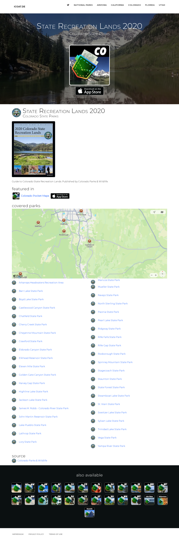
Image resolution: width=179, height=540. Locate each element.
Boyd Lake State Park (31, 299)
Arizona (102, 5)
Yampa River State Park (111, 446)
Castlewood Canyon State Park (37, 307)
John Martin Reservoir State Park (38, 416)
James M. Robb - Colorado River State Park (44, 408)
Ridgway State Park (109, 328)
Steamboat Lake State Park (114, 395)
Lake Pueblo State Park (32, 425)
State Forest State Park (111, 387)
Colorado (134, 5)
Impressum (17, 534)
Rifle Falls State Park (110, 337)
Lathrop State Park (30, 433)
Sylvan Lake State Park (111, 421)
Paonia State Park (108, 312)
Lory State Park (28, 442)
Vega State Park (107, 437)
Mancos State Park (109, 280)
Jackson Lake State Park (33, 400)
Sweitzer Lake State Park (112, 412)
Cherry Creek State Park (33, 324)
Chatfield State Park (30, 316)
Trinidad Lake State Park (112, 429)
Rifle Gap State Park (109, 345)
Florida (150, 5)
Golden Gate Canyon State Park (37, 375)
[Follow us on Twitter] (68, 5)
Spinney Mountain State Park (115, 362)
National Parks (83, 5)
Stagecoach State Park (111, 370)
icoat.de (19, 6)
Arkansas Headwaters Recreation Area (41, 282)
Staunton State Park (110, 379)
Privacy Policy (36, 534)
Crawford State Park (30, 341)
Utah (162, 5)
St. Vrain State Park (109, 404)
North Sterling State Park (113, 303)
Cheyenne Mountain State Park (37, 333)
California (117, 5)
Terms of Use (55, 534)
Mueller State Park (109, 287)
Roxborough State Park (112, 354)
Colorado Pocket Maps (35, 195)
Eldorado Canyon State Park (35, 349)
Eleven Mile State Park (32, 366)
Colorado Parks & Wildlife (32, 460)
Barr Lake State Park (31, 291)
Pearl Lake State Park (110, 320)
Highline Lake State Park (33, 391)
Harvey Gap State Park (32, 383)
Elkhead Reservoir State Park (36, 358)
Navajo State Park (108, 295)
